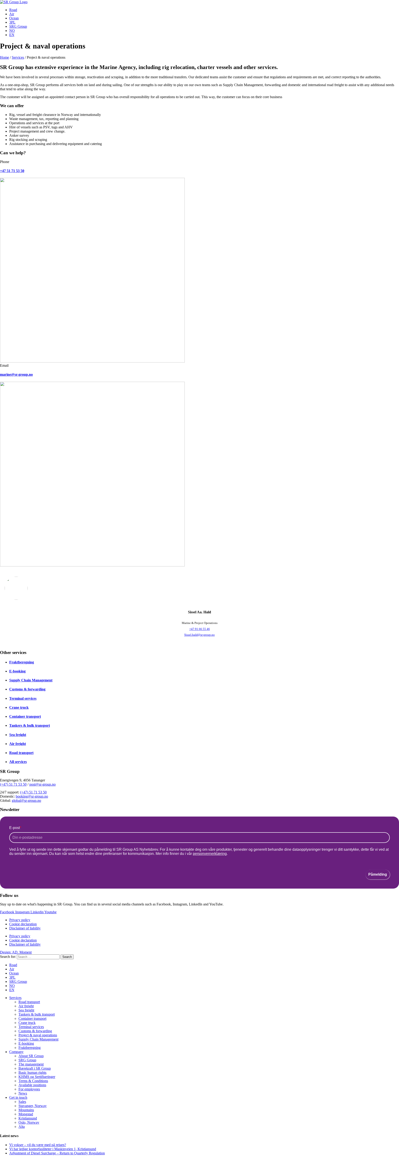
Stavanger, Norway (32, 1106)
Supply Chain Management (30, 680)
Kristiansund (27, 1118)
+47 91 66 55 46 (199, 629)
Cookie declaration (23, 924)
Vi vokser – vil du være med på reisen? (37, 1145)
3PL (12, 22)
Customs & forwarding (27, 689)
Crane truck (19, 707)
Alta (21, 1127)
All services (18, 762)
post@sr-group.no (42, 784)
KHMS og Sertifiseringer (36, 1077)
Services (18, 57)
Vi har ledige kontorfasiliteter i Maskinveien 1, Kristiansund (52, 1149)
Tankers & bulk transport (29, 725)
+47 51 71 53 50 (12, 171)
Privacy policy (19, 920)
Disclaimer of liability (25, 928)
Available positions (32, 1085)
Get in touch (18, 1097)
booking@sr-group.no (32, 796)
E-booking (17, 671)
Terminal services (22, 698)
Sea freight (17, 735)
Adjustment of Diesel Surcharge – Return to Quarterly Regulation (57, 1153)
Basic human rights (32, 1072)
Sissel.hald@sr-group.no (199, 634)
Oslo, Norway (28, 1122)
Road (13, 10)
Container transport (25, 716)
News (22, 1093)
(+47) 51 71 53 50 (13, 784)
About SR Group (31, 1056)
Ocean (14, 18)
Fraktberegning (21, 662)
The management (31, 1064)
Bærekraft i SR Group (34, 1068)
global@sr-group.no (26, 800)
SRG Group (18, 26)
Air (11, 14)
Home (4, 57)
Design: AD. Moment (16, 952)
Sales (22, 1102)
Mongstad (25, 1114)
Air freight (17, 744)
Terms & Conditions (33, 1081)
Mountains (26, 1110)
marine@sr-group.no (16, 374)
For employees (29, 1089)
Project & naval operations (37, 1035)
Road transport (21, 753)
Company (16, 1052)
